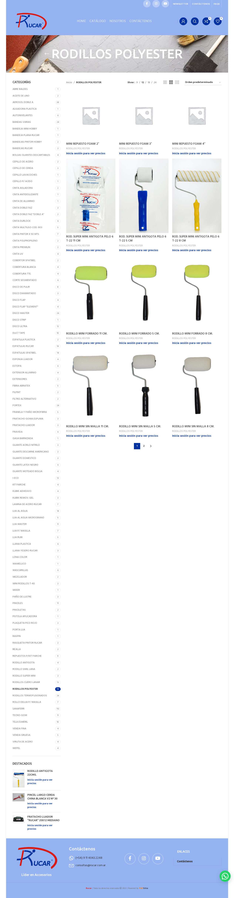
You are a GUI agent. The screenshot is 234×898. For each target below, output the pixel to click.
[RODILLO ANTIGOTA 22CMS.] (19, 778)
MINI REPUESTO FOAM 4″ (188, 143)
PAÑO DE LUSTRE (22, 597)
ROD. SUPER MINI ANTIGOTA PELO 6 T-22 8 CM (195, 238)
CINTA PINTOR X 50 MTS (26, 234)
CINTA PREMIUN (21, 247)
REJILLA (17, 649)
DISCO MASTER (21, 313)
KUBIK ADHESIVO (22, 491)
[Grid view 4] (177, 82)
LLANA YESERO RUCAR (25, 551)
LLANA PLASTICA (22, 544)
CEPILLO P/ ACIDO (22, 181)
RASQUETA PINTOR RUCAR (27, 643)
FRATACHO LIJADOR (24, 425)
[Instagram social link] (156, 3)
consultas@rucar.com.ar (90, 865)
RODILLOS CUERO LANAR (26, 682)
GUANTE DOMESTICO (24, 458)
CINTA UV (18, 254)
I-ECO (16, 478)
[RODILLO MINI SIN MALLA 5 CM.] (144, 385)
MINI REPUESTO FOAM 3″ (135, 143)
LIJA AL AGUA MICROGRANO (28, 518)
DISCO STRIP (19, 320)
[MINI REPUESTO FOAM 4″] (197, 115)
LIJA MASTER (20, 524)
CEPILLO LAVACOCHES (25, 175)
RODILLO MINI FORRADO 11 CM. (86, 333)
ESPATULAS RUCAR (23, 346)
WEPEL (16, 748)
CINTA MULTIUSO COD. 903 (27, 227)
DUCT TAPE (19, 333)
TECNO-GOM (20, 715)
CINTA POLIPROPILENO (25, 241)
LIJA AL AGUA (20, 511)
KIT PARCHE (19, 485)
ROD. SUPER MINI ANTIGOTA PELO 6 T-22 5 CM (142, 238)
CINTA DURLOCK (22, 221)
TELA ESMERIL (20, 722)
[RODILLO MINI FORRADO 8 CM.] (197, 293)
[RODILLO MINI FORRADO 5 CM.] (144, 293)
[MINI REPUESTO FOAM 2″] (91, 115)
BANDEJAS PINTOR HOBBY (27, 142)
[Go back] (46, 54)
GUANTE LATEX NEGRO (25, 465)
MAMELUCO (19, 564)
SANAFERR (18, 709)
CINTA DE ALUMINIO (24, 201)
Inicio (69, 83)
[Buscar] (195, 21)
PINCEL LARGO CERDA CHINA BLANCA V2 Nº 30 (42, 796)
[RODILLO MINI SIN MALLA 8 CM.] (197, 385)
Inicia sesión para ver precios (40, 782)
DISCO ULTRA (20, 326)
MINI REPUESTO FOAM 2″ (82, 143)
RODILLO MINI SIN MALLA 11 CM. (87, 426)
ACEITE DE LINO (21, 96)
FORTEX (17, 405)
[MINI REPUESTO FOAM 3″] (144, 115)
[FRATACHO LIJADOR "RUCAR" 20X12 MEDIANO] (19, 823)
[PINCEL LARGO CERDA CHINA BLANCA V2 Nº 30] (19, 801)
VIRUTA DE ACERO (23, 742)
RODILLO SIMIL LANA (24, 669)
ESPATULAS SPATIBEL (24, 353)
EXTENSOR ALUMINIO (24, 373)
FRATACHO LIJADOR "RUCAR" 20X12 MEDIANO (43, 818)
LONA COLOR (20, 557)
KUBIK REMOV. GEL (23, 498)
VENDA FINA (19, 729)
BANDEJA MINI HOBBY (25, 129)
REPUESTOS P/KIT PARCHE (27, 656)
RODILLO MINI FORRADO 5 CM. (139, 333)
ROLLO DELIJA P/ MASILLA (27, 702)
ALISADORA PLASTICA (25, 109)
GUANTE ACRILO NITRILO (26, 445)
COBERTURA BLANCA (24, 267)
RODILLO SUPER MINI (24, 676)
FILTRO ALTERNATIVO (24, 399)
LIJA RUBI (18, 537)
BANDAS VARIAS (22, 122)
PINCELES (18, 603)
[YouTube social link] (165, 3)
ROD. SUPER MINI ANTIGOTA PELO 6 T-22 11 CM (89, 238)
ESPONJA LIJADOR (23, 359)
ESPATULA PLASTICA (24, 340)
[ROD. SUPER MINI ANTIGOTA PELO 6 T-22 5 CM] (144, 196)
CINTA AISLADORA (23, 188)
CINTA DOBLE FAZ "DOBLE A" (28, 214)
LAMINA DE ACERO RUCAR (27, 504)
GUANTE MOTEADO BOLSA (27, 471)
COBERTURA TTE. (22, 274)
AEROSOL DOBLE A (23, 102)
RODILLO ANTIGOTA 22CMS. (40, 772)
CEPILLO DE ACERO (23, 162)
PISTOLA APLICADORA (25, 616)
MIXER (16, 590)
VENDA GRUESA (21, 735)
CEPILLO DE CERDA (23, 168)
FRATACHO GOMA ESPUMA (28, 419)
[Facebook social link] (147, 3)
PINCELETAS (19, 610)
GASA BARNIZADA (23, 438)
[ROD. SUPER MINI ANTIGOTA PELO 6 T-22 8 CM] (197, 196)
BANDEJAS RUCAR (23, 148)
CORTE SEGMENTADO (25, 280)
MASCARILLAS (20, 570)
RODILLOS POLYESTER (25, 689)
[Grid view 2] (165, 82)
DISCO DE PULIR (21, 287)
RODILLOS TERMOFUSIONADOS (30, 696)
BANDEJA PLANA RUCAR (26, 135)
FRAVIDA (18, 432)
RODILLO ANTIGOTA (24, 663)
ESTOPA (17, 366)
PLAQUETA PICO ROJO (25, 623)
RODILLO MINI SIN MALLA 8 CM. (193, 426)
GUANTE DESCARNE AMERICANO (31, 452)
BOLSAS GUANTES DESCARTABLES (31, 155)
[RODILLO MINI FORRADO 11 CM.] (91, 293)
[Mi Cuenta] (183, 21)
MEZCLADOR (20, 577)
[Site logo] (31, 21)
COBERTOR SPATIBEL (24, 260)
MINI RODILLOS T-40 (24, 584)
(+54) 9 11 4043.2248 (88, 858)
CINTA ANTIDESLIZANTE (25, 194)
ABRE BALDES (20, 89)
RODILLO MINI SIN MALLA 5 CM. (140, 426)
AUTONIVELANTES (23, 115)
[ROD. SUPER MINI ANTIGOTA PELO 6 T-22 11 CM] (91, 196)
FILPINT (17, 392)
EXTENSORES (20, 379)
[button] (225, 876)
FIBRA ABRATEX (21, 386)
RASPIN (17, 636)
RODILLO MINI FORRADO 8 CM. (192, 333)
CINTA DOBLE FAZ (22, 208)
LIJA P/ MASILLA (21, 531)
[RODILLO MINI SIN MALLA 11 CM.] (91, 385)
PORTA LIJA (19, 630)
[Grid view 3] (171, 82)
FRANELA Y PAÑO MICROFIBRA (30, 412)
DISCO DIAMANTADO (24, 293)
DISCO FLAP (19, 300)
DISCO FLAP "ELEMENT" (25, 307)
